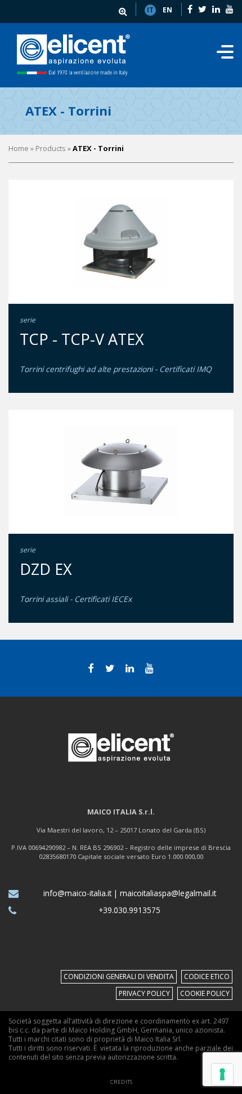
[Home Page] (73, 55)
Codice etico (207, 976)
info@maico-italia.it (77, 893)
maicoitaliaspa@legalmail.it (168, 893)
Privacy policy (144, 993)
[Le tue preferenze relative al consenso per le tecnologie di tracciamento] (222, 1074)
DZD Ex (46, 569)
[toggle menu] (225, 55)
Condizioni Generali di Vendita (119, 976)
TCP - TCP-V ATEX (82, 339)
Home (18, 148)
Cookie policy (205, 993)
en (167, 10)
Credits (121, 1082)
